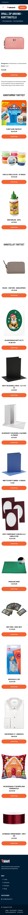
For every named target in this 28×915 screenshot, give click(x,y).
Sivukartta (20, 912)
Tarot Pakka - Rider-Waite (14, 627)
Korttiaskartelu (7, 21)
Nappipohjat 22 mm (14, 679)
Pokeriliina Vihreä (14, 582)
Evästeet (20, 910)
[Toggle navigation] (3, 7)
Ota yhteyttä (13, 910)
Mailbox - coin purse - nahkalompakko (14, 288)
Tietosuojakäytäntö (10, 912)
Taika (5, 879)
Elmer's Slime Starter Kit (14, 129)
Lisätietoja (14, 75)
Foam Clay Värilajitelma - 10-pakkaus (14, 174)
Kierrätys (6, 885)
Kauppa (22, 7)
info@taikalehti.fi (5, 2)
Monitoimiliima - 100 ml (14, 220)
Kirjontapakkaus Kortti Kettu (14, 340)
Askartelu (6, 882)
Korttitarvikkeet (18, 21)
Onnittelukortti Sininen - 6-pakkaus (14, 480)
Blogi (5, 889)
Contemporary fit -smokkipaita (14, 734)
